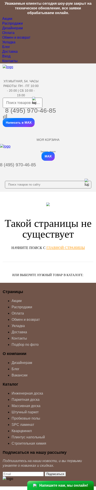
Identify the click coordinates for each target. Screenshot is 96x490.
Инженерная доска (27, 393)
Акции (7, 19)
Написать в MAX (18, 122)
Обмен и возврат (16, 37)
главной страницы (65, 248)
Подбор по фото (25, 344)
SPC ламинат (23, 425)
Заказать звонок (48, 151)
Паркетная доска (26, 399)
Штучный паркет (25, 412)
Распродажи (12, 23)
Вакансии (19, 375)
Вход (6, 56)
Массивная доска (26, 406)
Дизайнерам (12, 28)
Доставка (10, 51)
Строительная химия (29, 443)
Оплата (8, 33)
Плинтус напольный (28, 437)
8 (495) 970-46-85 (30, 110)
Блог (6, 47)
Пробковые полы (26, 418)
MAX (48, 156)
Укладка (8, 42)
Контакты (10, 61)
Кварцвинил (22, 431)
